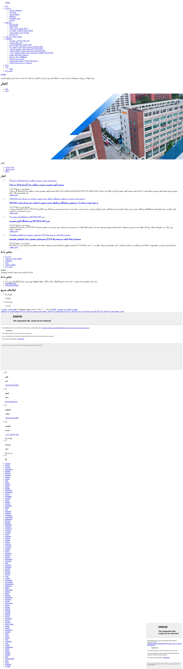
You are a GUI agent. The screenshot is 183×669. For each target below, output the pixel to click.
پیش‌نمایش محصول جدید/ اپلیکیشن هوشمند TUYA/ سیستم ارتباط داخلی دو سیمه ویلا (45, 239)
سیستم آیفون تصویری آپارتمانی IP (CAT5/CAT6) (26, 49)
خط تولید (8, 22)
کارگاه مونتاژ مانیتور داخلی (18, 28)
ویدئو (6, 65)
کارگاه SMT (13, 26)
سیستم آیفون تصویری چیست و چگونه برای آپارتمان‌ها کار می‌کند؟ (36, 185)
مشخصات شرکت (15, 10)
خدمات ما (12, 12)
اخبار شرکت (9, 167)
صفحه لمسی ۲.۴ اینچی (111, 311)
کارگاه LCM (13, 24)
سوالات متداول (10, 265)
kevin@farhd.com (11, 402)
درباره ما (8, 8)
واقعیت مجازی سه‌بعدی (13, 36)
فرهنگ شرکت (14, 14)
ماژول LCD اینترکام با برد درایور (20, 63)
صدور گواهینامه (14, 18)
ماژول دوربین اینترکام (17, 59)
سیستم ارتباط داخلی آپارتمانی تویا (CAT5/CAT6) (26, 47)
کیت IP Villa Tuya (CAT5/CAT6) (20, 45)
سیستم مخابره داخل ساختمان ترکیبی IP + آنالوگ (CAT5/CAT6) (31, 53)
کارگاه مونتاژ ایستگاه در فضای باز (21, 30)
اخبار (6, 67)
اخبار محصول (10, 169)
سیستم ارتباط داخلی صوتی (18, 55)
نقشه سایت (12, 309)
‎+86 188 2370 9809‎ (11, 285)
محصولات (8, 39)
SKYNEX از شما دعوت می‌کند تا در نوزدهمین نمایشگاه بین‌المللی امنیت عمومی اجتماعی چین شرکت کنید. (53, 203)
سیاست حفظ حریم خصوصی (67, 309)
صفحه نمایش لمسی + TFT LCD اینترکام (23, 61)
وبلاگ (11, 69)
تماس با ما (8, 71)
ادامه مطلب (13, 195)
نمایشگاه (12, 16)
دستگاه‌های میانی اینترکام (18, 57)
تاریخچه (12, 20)
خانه (6, 6)
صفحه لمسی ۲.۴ (13, 311)
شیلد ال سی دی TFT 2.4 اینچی (101, 311)
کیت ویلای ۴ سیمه (15, 43)
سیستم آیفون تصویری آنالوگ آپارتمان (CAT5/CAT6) (27, 51)
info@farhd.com (10, 283)
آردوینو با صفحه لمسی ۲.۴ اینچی (58, 311)
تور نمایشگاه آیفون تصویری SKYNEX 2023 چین (29, 221)
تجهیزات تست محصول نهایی (19, 32)
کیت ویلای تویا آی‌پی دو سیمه (19, 41)
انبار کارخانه (13, 34)
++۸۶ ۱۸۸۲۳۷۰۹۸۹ (12, 434)
